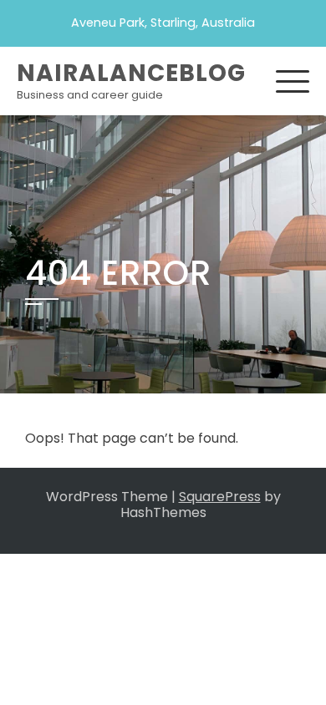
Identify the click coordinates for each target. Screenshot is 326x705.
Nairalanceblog (131, 73)
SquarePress (220, 496)
